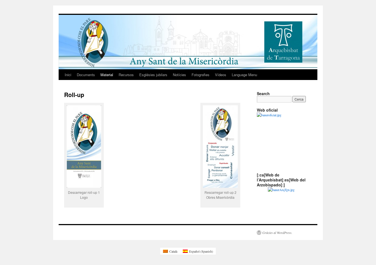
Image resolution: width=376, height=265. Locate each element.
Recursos (126, 74)
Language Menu (244, 74)
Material (106, 74)
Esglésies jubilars (153, 74)
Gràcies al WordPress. (277, 232)
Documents (86, 74)
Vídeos (220, 74)
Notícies (179, 74)
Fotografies (200, 74)
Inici (68, 74)
